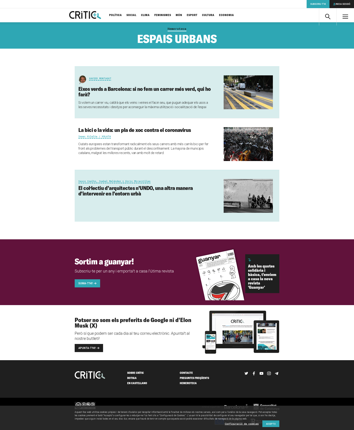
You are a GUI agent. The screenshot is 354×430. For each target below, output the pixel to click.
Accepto (271, 423)
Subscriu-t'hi (318, 4)
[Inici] (90, 375)
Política (115, 15)
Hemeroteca (177, 29)
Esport (192, 15)
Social (131, 15)
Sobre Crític (135, 373)
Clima (145, 15)
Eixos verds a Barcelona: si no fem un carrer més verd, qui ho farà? (144, 91)
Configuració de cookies (242, 423)
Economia (226, 15)
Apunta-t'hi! (87, 348)
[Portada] (85, 15)
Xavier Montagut (100, 78)
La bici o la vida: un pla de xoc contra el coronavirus (134, 130)
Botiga (132, 378)
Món (179, 15)
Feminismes (162, 15)
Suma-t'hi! (85, 283)
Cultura (208, 15)
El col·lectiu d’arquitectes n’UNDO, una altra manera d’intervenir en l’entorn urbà (135, 191)
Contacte (186, 373)
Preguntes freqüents (194, 378)
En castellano (137, 383)
